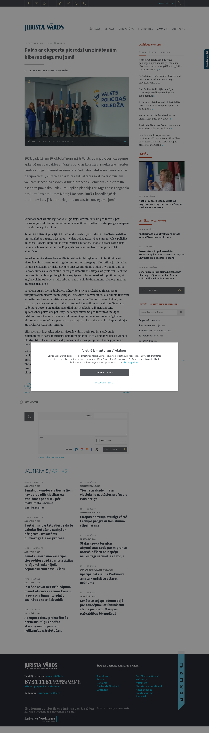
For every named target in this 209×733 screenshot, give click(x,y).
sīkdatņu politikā (130, 362)
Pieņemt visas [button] (104, 372)
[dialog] (104, 366)
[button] (104, 383)
